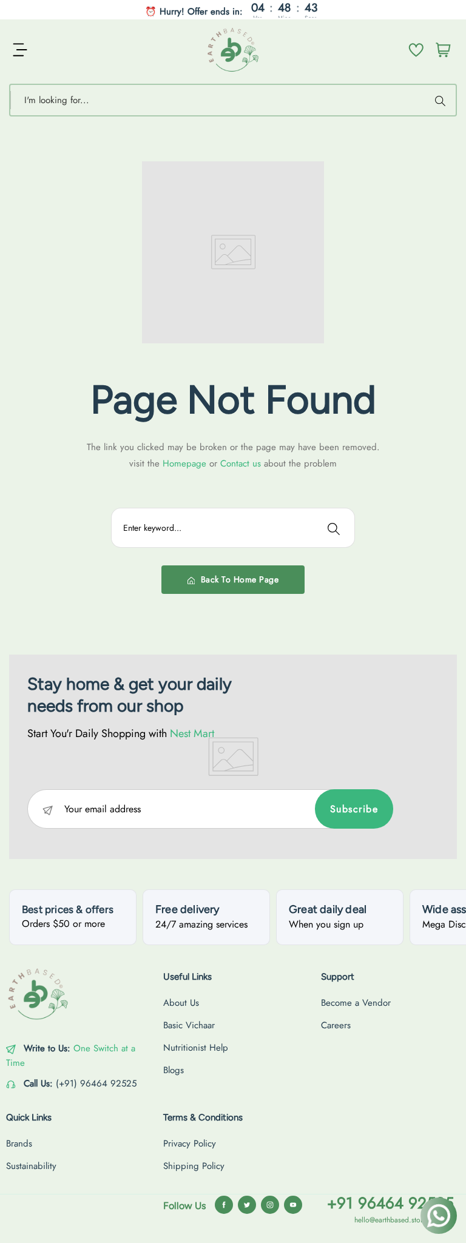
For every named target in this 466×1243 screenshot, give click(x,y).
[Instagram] (270, 1205)
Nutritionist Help (195, 1047)
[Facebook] (224, 1205)
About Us (181, 1002)
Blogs (173, 1070)
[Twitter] (247, 1205)
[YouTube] (293, 1205)
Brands (19, 1143)
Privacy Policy (189, 1143)
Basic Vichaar (189, 1025)
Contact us (242, 463)
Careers (336, 1025)
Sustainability (31, 1166)
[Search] (442, 100)
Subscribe (354, 809)
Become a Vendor (356, 1002)
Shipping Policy (194, 1166)
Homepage (186, 463)
